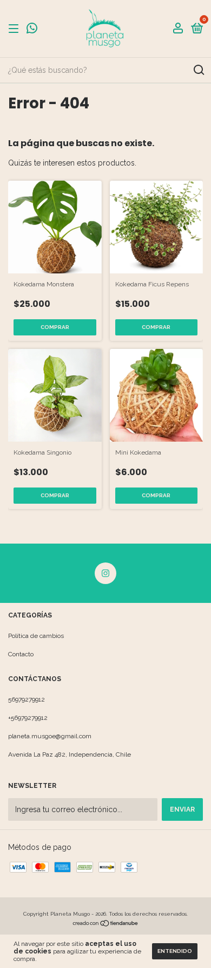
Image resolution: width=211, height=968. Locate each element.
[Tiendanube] (106, 924)
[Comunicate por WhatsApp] (32, 29)
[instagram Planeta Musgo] (105, 573)
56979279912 (26, 699)
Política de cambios (36, 636)
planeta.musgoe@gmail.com (49, 736)
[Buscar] (198, 70)
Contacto (21, 654)
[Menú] (15, 29)
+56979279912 (28, 718)
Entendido (174, 951)
